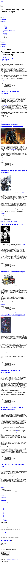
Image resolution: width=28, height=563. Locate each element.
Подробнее (3, 80)
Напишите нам (6, 540)
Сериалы (5, 33)
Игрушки (3, 497)
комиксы (3, 121)
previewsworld (13, 149)
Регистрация (5, 532)
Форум (4, 24)
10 (3, 518)
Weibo (23, 192)
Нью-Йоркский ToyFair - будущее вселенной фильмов (12, 408)
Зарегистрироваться (5, 3)
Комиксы (5, 34)
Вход (2, 535)
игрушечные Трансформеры (10, 88)
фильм (2, 88)
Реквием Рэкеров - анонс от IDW (12, 224)
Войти (2, 1)
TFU (17, 430)
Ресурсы (5, 27)
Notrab (5, 67)
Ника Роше (22, 244)
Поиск (2, 543)
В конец (5, 520)
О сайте (5, 28)
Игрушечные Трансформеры (9, 30)
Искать (2, 544)
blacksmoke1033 (14, 559)
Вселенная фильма (7, 31)
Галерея (5, 26)
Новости (5, 23)
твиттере (5, 105)
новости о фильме (8, 461)
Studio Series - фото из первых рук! (13, 271)
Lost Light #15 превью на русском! (13, 315)
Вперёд (4, 519)
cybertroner (7, 559)
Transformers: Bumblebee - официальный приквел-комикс (12, 125)
